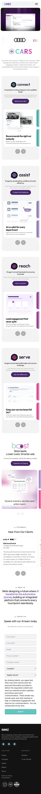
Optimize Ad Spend (20, 463)
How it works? (20, 283)
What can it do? (20, 101)
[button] (36, 4)
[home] (7, 4)
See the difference (20, 375)
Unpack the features (20, 192)
